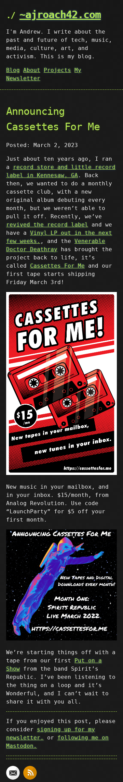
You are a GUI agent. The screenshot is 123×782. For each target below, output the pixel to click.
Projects (57, 70)
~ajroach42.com (60, 15)
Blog (13, 70)
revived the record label (47, 224)
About (31, 70)
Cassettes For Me (57, 265)
